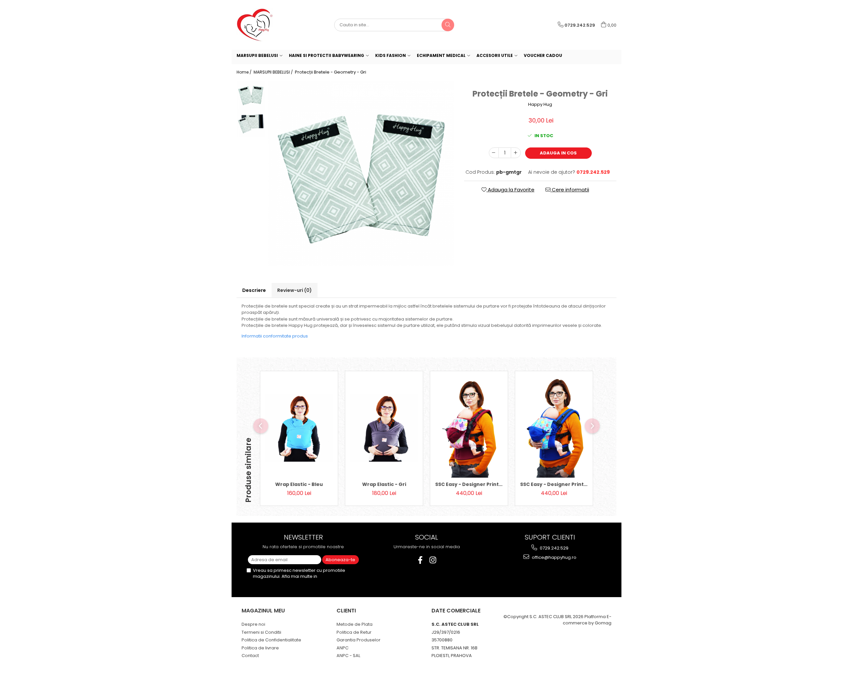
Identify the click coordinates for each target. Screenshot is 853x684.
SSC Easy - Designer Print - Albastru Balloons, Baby (554, 484)
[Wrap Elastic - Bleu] (299, 428)
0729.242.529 (553, 548)
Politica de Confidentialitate (271, 640)
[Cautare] (447, 25)
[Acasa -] (270, 25)
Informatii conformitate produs (275, 336)
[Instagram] (433, 560)
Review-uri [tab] (294, 290)
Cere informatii (569, 189)
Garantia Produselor (359, 640)
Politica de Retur (354, 632)
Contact (250, 655)
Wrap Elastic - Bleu (299, 484)
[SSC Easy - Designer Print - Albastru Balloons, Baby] (554, 428)
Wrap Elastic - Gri (384, 484)
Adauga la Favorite (510, 189)
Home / (245, 72)
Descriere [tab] (254, 290)
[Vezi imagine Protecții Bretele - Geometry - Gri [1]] (251, 123)
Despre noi (253, 624)
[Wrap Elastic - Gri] (384, 428)
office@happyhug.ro (553, 557)
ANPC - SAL (348, 655)
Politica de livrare (260, 648)
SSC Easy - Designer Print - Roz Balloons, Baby (469, 484)
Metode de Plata (355, 624)
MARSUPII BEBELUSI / (274, 72)
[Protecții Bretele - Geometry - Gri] (361, 173)
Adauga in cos (558, 153)
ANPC (343, 648)
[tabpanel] (361, 173)
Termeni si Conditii (261, 632)
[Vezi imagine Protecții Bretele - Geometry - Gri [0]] (251, 95)
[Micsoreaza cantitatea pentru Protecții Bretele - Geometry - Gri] (494, 152)
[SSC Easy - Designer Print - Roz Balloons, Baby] (469, 428)
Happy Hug (540, 105)
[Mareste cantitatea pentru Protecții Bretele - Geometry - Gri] (516, 152)
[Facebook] (420, 560)
